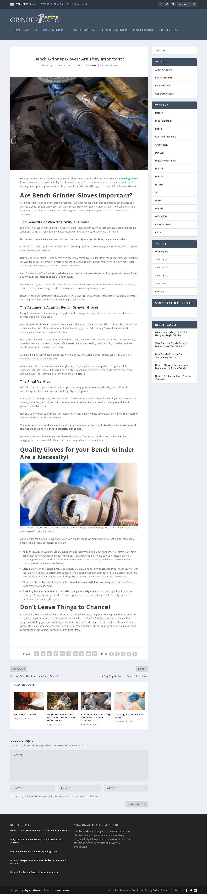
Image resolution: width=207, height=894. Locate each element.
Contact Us (177, 890)
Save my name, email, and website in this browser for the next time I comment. (56, 796)
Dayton (159, 152)
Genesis (159, 176)
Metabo (159, 208)
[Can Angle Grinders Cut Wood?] (129, 701)
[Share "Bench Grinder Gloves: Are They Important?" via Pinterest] (62, 654)
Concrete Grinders (115, 30)
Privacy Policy (152, 890)
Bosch (158, 128)
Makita (159, 200)
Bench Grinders (83, 30)
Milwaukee (161, 216)
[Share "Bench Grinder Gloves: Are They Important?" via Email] (88, 654)
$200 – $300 (161, 267)
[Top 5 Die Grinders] (29, 701)
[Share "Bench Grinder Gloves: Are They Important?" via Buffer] (75, 654)
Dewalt (159, 168)
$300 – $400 (161, 275)
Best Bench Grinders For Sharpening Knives (168, 356)
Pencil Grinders (143, 30)
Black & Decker (163, 120)
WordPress (63, 890)
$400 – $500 (161, 283)
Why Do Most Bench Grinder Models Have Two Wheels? (171, 345)
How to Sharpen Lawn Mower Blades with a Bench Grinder (171, 367)
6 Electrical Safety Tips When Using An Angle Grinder (171, 334)
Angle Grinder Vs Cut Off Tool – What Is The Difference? (61, 717)
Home (16, 30)
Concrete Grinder (164, 93)
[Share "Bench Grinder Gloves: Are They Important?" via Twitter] (43, 654)
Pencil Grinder (163, 85)
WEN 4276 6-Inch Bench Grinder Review (51, 4)
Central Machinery (165, 136)
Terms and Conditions (131, 890)
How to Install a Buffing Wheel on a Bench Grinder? (96, 717)
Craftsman (161, 144)
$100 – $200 (161, 259)
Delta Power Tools (165, 160)
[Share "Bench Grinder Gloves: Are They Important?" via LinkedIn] (69, 654)
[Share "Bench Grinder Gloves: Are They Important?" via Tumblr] (56, 654)
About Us (31, 30)
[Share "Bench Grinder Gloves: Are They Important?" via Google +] (49, 654)
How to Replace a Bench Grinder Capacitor (173, 378)
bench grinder (128, 178)
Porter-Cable (162, 224)
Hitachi (159, 184)
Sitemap (165, 890)
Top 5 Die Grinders (25, 714)
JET (157, 192)
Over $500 (160, 291)
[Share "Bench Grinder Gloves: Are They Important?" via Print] (95, 654)
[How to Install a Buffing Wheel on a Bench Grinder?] (96, 701)
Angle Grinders (53, 30)
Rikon (158, 232)
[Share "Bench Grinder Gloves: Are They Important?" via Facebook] (36, 654)
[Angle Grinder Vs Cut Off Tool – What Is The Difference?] (62, 701)
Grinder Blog (168, 30)
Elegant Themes (32, 890)
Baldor (159, 112)
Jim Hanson (59, 65)
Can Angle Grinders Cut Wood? (128, 716)
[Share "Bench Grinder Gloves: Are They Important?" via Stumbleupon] (82, 654)
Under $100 (161, 251)
